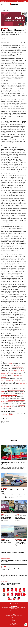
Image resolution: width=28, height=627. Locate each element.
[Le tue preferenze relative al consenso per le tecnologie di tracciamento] (25, 624)
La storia (14, 623)
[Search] (17, 1)
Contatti (2, 1)
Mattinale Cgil (7, 421)
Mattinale (3, 422)
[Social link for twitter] (20, 1)
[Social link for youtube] (25, 1)
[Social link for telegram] (26, 1)
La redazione (7, 1)
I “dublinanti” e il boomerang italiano (6, 541)
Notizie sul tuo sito (14, 621)
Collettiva (9, 363)
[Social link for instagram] (23, 1)
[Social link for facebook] (21, 1)
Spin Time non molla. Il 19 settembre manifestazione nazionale (10, 583)
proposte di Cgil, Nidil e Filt (7, 373)
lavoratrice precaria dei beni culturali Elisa (10, 380)
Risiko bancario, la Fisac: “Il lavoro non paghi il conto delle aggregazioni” (6, 518)
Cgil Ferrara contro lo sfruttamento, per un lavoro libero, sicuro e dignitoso (20, 543)
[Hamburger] (1, 4)
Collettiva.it (14, 606)
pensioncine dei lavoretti (17, 367)
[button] (21, 42)
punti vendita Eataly (5, 396)
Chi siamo (14, 617)
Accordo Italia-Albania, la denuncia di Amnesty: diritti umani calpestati (20, 518)
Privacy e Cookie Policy (14, 624)
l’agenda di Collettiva (8, 414)
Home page (3, 10)
